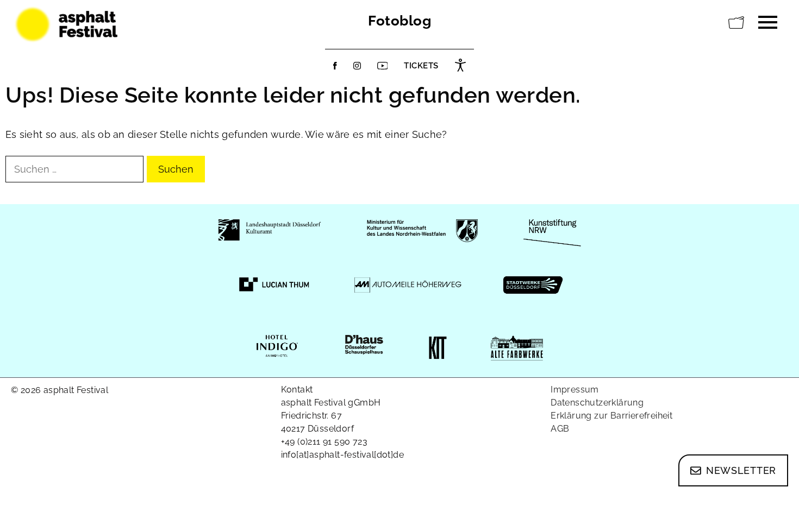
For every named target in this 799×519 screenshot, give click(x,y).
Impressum (575, 389)
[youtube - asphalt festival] (382, 65)
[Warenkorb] (736, 22)
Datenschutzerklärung (597, 402)
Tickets (421, 66)
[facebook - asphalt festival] (335, 65)
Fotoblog (399, 20)
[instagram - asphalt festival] (357, 65)
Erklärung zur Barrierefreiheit (611, 415)
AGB (560, 428)
